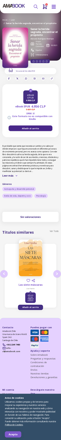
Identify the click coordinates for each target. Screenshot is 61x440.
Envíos (33, 369)
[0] (45, 8)
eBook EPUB (31, 71)
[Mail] (43, 78)
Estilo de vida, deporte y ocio (17, 196)
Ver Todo (54, 231)
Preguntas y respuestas (43, 358)
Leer (13, 20)
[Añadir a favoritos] (28, 280)
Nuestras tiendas (39, 373)
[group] (30, 128)
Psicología (41, 196)
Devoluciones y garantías (44, 377)
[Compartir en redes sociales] (33, 280)
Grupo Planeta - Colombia (40, 43)
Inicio (5, 20)
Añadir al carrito (30, 128)
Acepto (13, 434)
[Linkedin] (34, 78)
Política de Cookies (14, 424)
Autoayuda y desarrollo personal (19, 189)
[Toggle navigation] (53, 7)
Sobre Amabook (39, 354)
